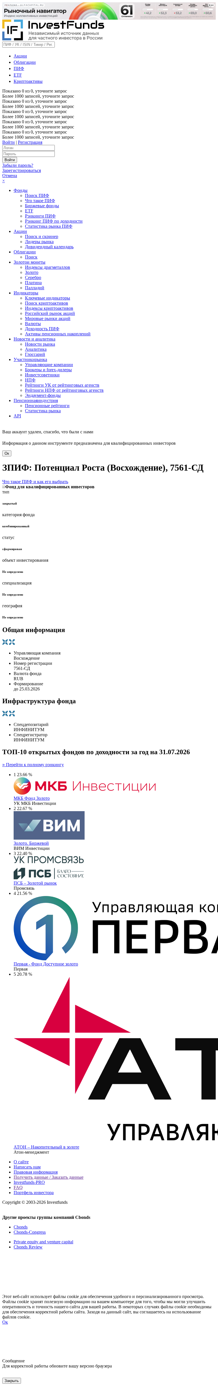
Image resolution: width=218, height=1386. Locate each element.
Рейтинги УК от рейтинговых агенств (62, 385)
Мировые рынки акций (47, 318)
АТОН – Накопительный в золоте (46, 1147)
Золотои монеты (29, 262)
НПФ (30, 380)
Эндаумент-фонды (43, 395)
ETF (18, 75)
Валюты (33, 323)
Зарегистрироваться (21, 170)
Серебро (33, 277)
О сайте (21, 1161)
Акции (20, 56)
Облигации (25, 62)
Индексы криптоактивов (49, 308)
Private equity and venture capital (43, 1241)
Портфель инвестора (34, 1192)
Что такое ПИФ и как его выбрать (35, 481)
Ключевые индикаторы (47, 298)
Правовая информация (36, 1172)
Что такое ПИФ (40, 200)
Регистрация (30, 142)
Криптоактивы (28, 81)
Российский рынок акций (50, 313)
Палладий (34, 287)
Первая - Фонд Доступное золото (46, 963)
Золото (31, 272)
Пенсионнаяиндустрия (36, 400)
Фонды (21, 190)
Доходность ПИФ (42, 328)
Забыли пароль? (17, 165)
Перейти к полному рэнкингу (33, 764)
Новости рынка (40, 344)
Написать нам (27, 1166)
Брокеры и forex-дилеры (48, 369)
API (17, 415)
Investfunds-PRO (29, 1182)
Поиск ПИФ (37, 195)
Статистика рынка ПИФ (48, 226)
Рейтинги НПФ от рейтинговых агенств (64, 390)
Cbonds (21, 1227)
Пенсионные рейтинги (47, 405)
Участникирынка (30, 359)
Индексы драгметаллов (47, 267)
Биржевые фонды (42, 205)
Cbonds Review (28, 1246)
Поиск (31, 257)
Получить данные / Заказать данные (48, 1177)
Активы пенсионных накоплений (58, 333)
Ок (7, 453)
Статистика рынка (43, 410)
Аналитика (36, 349)
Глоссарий (35, 354)
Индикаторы (26, 292)
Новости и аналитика (34, 339)
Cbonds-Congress (30, 1232)
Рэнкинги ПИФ (40, 216)
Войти (8, 142)
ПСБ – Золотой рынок (35, 883)
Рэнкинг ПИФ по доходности (54, 221)
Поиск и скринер (41, 236)
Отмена (9, 175)
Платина (33, 282)
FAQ (18, 1187)
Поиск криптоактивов (46, 303)
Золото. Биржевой (31, 843)
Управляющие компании (49, 364)
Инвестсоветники (42, 374)
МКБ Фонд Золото (32, 798)
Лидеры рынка (39, 241)
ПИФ (19, 68)
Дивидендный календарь (49, 246)
